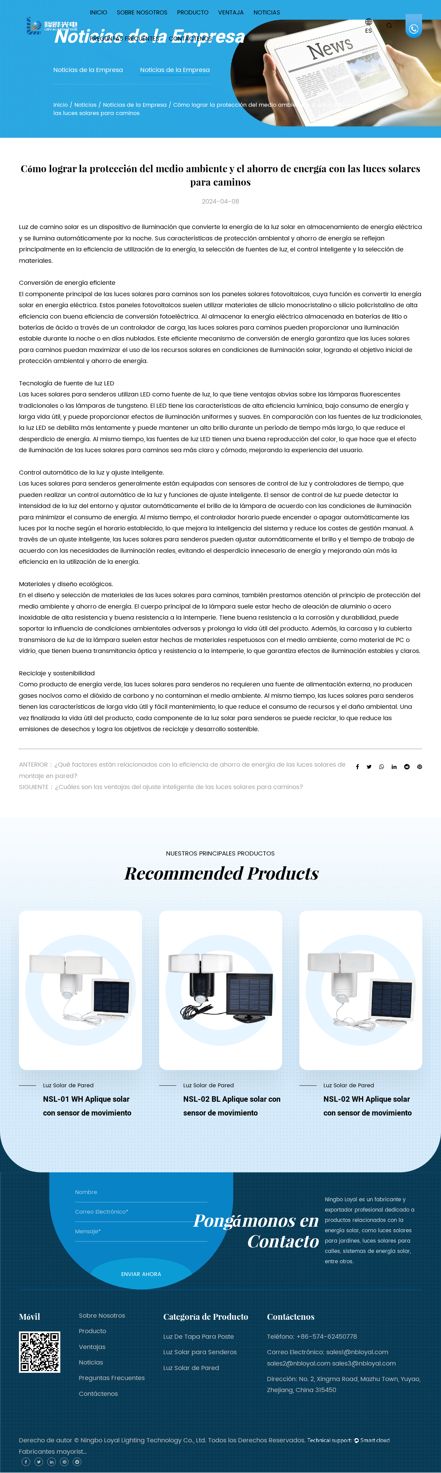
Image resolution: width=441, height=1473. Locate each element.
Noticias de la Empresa (278, 25)
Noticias (267, 13)
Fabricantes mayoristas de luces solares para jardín (53, 1452)
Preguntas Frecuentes (124, 39)
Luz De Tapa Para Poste (206, 25)
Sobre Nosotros (142, 13)
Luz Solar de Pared (191, 1368)
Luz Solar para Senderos (200, 23)
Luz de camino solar (50, 227)
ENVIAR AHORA (141, 1274)
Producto (192, 13)
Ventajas (92, 1347)
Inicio (98, 13)
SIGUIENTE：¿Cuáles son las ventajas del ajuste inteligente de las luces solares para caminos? (161, 787)
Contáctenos (190, 39)
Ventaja (231, 13)
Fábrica (133, 24)
